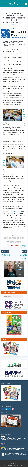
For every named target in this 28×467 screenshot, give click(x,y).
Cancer (16, 22)
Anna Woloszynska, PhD (24, 115)
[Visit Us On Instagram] (13, 410)
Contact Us (22, 465)
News (20, 22)
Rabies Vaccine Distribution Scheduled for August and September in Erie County (14, 443)
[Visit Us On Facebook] (3, 410)
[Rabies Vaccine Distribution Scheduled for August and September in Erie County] (3, 443)
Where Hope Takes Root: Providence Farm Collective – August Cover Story (14, 449)
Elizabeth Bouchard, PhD (15, 211)
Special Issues (16, 465)
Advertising (9, 465)
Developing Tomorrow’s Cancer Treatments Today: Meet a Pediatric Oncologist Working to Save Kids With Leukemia (15, 438)
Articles (5, 465)
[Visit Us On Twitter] (6, 410)
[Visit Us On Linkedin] (9, 410)
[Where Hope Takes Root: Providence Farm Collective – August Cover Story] (3, 449)
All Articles (11, 22)
